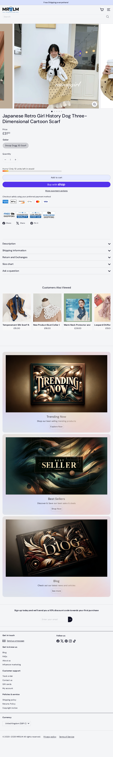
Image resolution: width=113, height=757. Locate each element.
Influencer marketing (12, 664)
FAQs (5, 656)
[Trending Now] (56, 383)
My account (8, 688)
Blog (4, 652)
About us (7, 660)
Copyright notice (10, 708)
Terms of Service (66, 736)
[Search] (107, 16)
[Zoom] (94, 104)
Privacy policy (50, 736)
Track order (8, 676)
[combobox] (56, 16)
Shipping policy (9, 700)
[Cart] (101, 9)
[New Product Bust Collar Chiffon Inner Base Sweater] (47, 307)
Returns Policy (9, 704)
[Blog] (56, 548)
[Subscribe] (70, 619)
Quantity (7, 154)
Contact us (7, 680)
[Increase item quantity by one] (15, 159)
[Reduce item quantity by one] (5, 159)
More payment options (56, 190)
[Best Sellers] (56, 466)
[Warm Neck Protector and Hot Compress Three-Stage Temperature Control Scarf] (78, 307)
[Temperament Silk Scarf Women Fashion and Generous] (17, 307)
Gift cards (7, 684)
